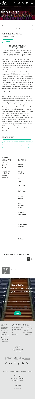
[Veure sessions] (28, 259)
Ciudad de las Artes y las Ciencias (17, 326)
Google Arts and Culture (16, 330)
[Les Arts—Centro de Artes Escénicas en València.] (3, 3)
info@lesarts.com (17, 349)
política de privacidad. (24, 301)
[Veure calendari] (31, 259)
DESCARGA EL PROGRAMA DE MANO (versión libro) (15, 146)
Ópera (4, 9)
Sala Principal (5, 17)
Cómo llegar (17, 351)
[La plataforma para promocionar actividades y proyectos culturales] (17, 388)
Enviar (17, 313)
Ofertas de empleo (28, 328)
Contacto (18, 346)
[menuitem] (6, 333)
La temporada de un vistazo (17, 333)
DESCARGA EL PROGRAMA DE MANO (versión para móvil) (17, 141)
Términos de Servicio (18, 308)
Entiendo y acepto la (18, 301)
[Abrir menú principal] (32, 3)
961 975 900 (17, 347)
